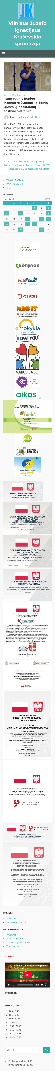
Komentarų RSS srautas (18, 942)
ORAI (8, 187)
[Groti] (8, 984)
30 (41, 229)
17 (48, 219)
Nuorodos (11, 918)
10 (48, 213)
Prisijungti (11, 934)
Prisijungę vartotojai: (19, 1061)
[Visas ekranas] (46, 984)
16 (41, 219)
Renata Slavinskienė (31, 117)
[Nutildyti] (42, 984)
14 (27, 219)
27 (21, 229)
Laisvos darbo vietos (16, 922)
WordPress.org (14, 946)
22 (34, 224)
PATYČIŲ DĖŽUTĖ (14, 183)
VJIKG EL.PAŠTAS (14, 180)
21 (27, 224)
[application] (27, 975)
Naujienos (21, 95)
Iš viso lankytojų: (16, 1064)
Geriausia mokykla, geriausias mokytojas (28, 168)
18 (7, 224)
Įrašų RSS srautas (15, 938)
